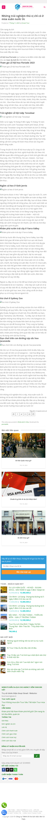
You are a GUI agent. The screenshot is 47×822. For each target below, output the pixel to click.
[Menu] (3, 7)
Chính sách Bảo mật (9, 741)
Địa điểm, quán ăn (12, 714)
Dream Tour (25, 23)
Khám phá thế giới (25, 711)
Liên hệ (4, 727)
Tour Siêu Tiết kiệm (28, 702)
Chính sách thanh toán (9, 731)
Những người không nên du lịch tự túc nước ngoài (25, 642)
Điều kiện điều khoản (13, 811)
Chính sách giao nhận (9, 734)
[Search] (44, 7)
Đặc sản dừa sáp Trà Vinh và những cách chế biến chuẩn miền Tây (25, 670)
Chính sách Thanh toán (32, 813)
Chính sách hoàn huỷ (9, 737)
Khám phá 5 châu (23, 422)
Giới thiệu (5, 721)
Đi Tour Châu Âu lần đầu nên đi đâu (22, 648)
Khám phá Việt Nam (10, 711)
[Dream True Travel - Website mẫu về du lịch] (24, 7)
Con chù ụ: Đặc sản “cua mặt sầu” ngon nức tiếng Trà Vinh (24, 663)
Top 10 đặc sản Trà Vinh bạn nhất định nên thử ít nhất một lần (26, 656)
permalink (5, 424)
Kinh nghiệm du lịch (8, 724)
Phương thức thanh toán (32, 811)
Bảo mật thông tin (14, 813)
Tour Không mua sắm (11, 702)
